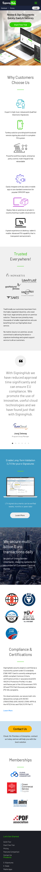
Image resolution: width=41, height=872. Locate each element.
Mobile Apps (7, 869)
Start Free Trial (20, 24)
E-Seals (6, 866)
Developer (4, 8)
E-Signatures (8, 863)
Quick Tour (7, 842)
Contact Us (20, 729)
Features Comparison (11, 852)
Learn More (20, 515)
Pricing (12, 8)
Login (36, 8)
